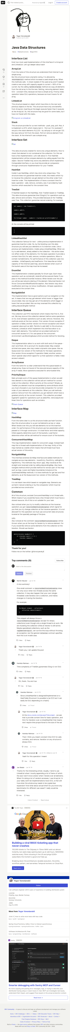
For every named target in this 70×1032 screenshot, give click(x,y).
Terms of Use (46, 1022)
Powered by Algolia (37, 2)
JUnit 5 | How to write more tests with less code (25, 918)
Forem (14, 1024)
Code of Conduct (33, 800)
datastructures (23, 52)
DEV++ (29, 1014)
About (50, 1016)
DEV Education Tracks (44, 1014)
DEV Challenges (20, 1014)
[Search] (8, 2)
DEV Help (56, 1014)
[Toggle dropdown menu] (63, 580)
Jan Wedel (20, 767)
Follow (38, 885)
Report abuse (45, 800)
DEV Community (9, 1009)
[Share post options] (3, 98)
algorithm (33, 52)
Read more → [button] (18, 868)
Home (12, 1014)
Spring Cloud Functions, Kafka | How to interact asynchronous (30, 925)
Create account (61, 2)
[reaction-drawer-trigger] (3, 70)
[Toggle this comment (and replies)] (13, 584)
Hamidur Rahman (23, 663)
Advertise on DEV (15, 1016)
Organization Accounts (29, 1016)
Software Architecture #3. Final (22, 933)
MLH (47, 1019)
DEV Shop (41, 1019)
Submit (19, 573)
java (14, 52)
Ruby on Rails (31, 1026)
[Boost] (4, 91)
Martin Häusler (22, 581)
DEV (42, 1024)
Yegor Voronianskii (23, 36)
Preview (29, 573)
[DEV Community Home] (3, 2)
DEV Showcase (42, 1016)
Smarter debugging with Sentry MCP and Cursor (35, 985)
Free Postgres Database (29, 1019)
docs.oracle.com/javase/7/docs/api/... (41, 715)
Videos (34, 1014)
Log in (50, 2)
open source (23, 1024)
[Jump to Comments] (4, 78)
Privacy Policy (36, 1022)
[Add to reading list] (4, 85)
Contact (56, 1016)
